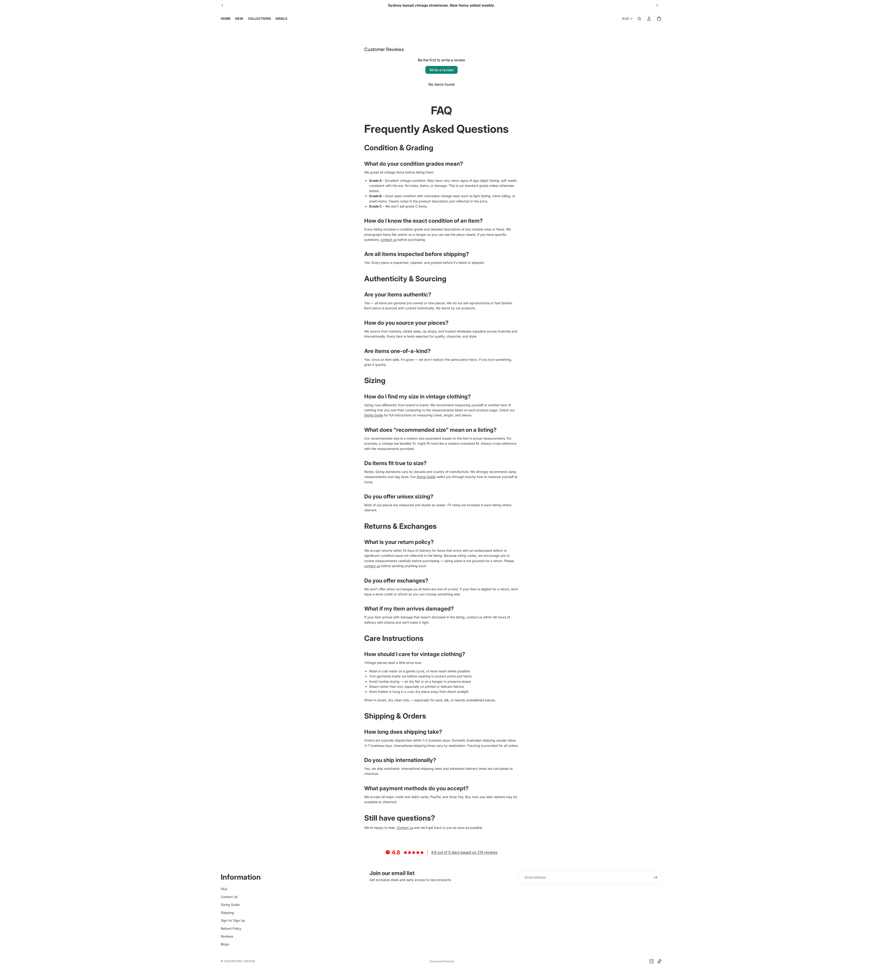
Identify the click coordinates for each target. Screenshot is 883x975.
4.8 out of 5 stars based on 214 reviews (464, 852)
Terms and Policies (441, 961)
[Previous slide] (222, 5)
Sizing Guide (373, 415)
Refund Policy (231, 928)
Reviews (227, 936)
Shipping (227, 913)
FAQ (224, 889)
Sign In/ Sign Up (233, 920)
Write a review (441, 70)
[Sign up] (655, 877)
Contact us (405, 828)
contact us (388, 240)
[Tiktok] (659, 961)
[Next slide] (657, 5)
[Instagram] (651, 961)
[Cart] (659, 19)
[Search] (639, 19)
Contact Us (229, 897)
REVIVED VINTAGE (243, 961)
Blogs (225, 944)
